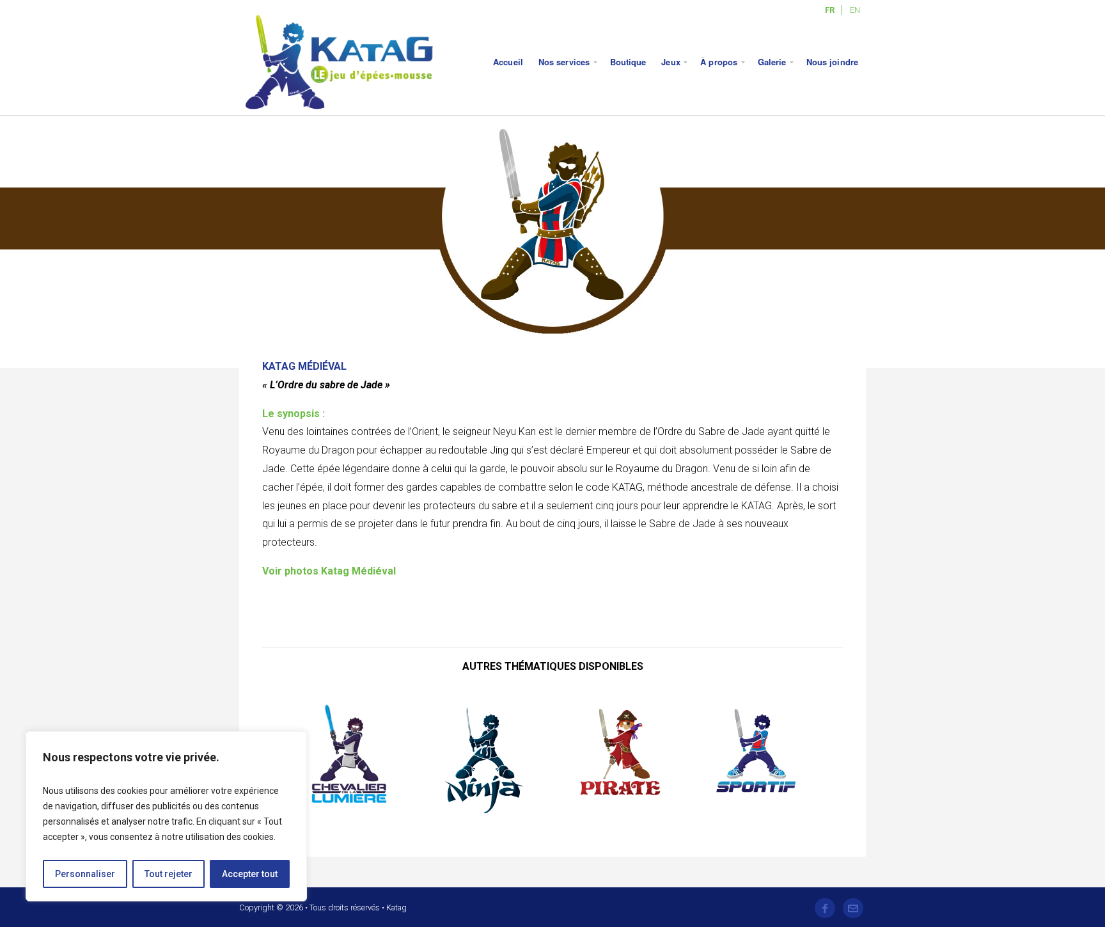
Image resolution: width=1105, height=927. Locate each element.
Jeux (670, 62)
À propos (718, 62)
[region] (166, 816)
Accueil (508, 62)
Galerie (772, 62)
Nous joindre (832, 62)
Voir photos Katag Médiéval (329, 571)
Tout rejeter (168, 874)
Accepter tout (250, 874)
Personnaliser (85, 874)
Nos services (564, 62)
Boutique (628, 62)
